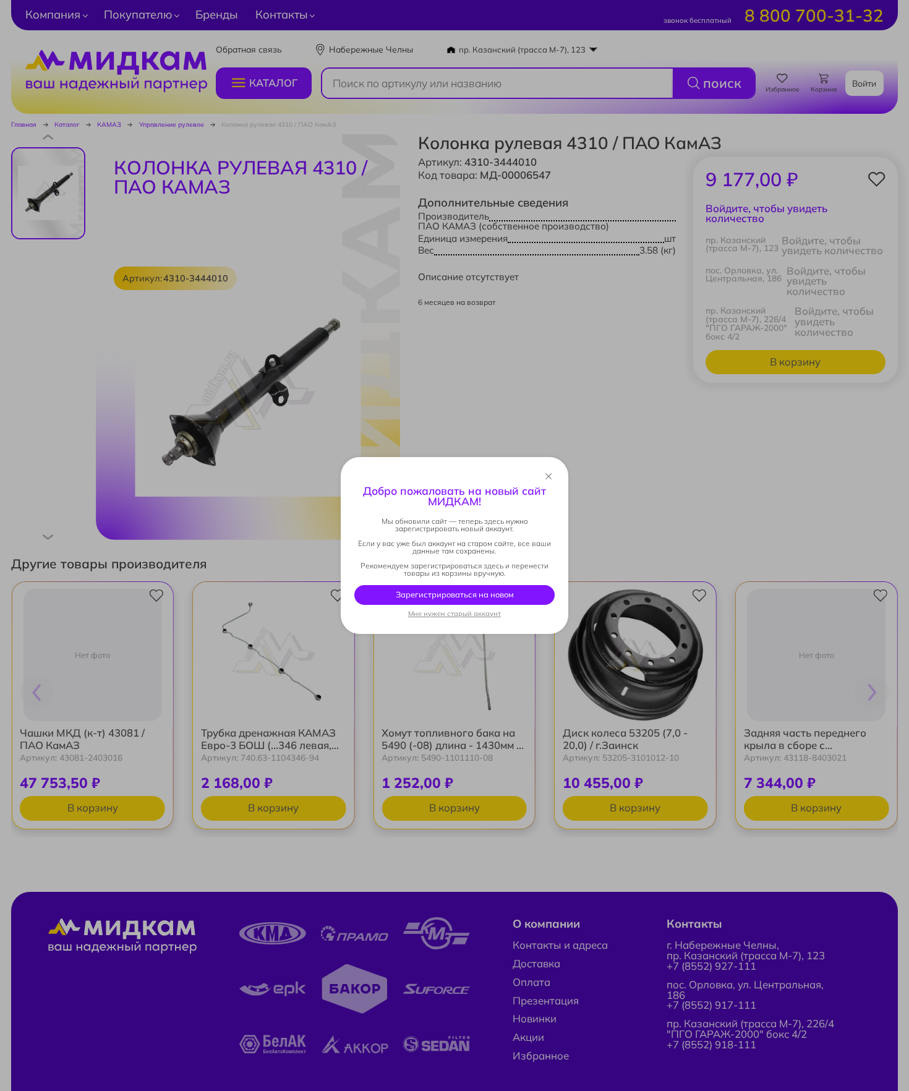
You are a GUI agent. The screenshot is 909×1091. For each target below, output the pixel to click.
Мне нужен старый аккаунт (454, 613)
